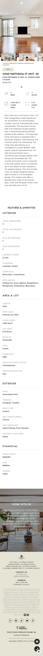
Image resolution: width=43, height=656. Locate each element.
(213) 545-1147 (21, 574)
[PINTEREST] (16, 620)
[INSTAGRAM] (10, 620)
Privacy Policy (29, 641)
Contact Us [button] (21, 538)
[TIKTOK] (21, 620)
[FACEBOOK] (33, 620)
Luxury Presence (21, 635)
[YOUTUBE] (27, 620)
